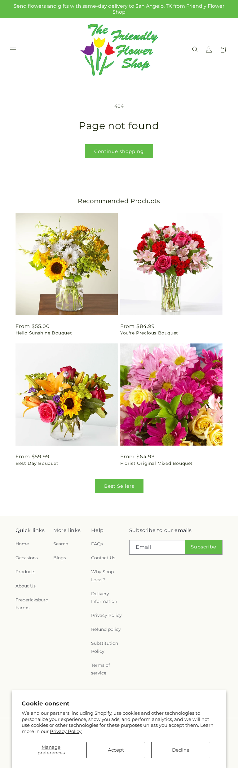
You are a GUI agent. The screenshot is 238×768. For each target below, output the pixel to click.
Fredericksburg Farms (32, 603)
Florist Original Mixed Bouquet (156, 463)
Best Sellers (119, 486)
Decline (180, 750)
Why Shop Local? (102, 575)
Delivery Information (104, 597)
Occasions (26, 558)
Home (22, 544)
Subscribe (203, 547)
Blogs (59, 558)
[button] (13, 49)
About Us (25, 586)
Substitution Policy (104, 647)
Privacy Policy (66, 731)
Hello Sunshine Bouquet (43, 333)
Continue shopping (119, 151)
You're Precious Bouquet (149, 333)
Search (60, 544)
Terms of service (100, 669)
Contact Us (103, 558)
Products (25, 571)
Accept (116, 750)
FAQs (97, 544)
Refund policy (106, 629)
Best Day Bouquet (37, 463)
